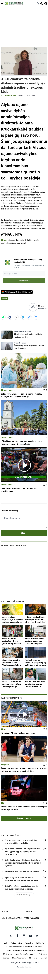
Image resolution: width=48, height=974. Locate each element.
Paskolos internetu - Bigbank (33, 950)
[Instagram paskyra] (24, 935)
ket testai (38, 947)
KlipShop (6, 958)
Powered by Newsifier (24, 967)
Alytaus (4, 240)
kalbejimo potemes (13, 950)
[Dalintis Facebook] (9, 317)
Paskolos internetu (15, 947)
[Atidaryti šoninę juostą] (2, 3)
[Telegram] (23, 317)
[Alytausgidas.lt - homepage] (14, 3)
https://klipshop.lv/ (19, 958)
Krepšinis (5, 765)
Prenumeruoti (24, 280)
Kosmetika (29, 943)
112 (2, 803)
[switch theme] (41, 3)
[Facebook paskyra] (17, 935)
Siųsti (24, 533)
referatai (28, 947)
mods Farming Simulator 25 (25, 954)
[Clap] (33, 307)
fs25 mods (43, 954)
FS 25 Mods (7, 954)
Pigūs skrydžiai (16, 943)
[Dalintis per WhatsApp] (3, 317)
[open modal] (45, 3)
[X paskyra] (11, 935)
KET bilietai (40, 943)
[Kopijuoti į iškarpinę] (29, 317)
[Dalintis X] (16, 317)
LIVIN (5, 943)
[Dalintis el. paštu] (36, 317)
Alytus (3, 729)
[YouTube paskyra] (30, 935)
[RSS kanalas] (37, 935)
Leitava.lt (44, 958)
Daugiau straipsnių (24, 818)
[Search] (37, 3)
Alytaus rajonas (8, 95)
